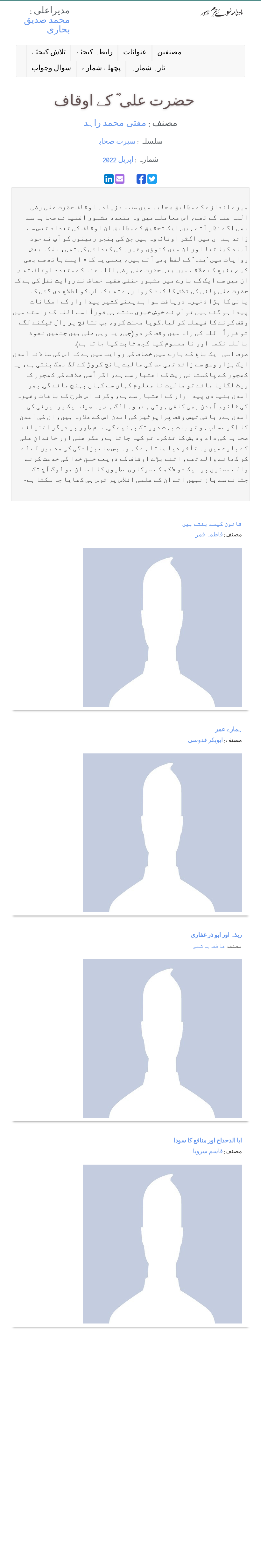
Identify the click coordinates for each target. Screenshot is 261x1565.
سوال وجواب (51, 69)
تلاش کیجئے (49, 53)
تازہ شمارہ (148, 69)
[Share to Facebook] (141, 179)
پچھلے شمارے (101, 69)
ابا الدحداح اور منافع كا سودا (208, 1141)
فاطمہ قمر (209, 535)
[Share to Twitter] (152, 179)
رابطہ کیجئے (94, 53)
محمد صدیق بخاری (47, 26)
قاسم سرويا (208, 1152)
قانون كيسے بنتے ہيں (212, 524)
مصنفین (169, 53)
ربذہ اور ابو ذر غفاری (216, 936)
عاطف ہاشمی (209, 946)
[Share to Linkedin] (109, 179)
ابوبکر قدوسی (205, 741)
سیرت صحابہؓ (117, 142)
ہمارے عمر (228, 730)
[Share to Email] (119, 179)
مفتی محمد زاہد (115, 124)
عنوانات (135, 53)
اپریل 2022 (117, 160)
